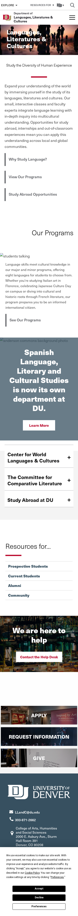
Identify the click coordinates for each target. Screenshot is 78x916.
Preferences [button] (57, 877)
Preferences (39, 906)
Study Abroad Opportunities (33, 194)
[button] (41, 5)
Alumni (14, 585)
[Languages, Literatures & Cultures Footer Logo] (39, 791)
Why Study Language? (28, 159)
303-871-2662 (25, 819)
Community (18, 595)
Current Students (24, 576)
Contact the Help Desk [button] (39, 656)
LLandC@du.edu (27, 812)
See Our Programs (25, 319)
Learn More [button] (39, 425)
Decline (39, 897)
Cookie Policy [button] (32, 872)
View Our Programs (25, 176)
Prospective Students (28, 566)
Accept (39, 888)
